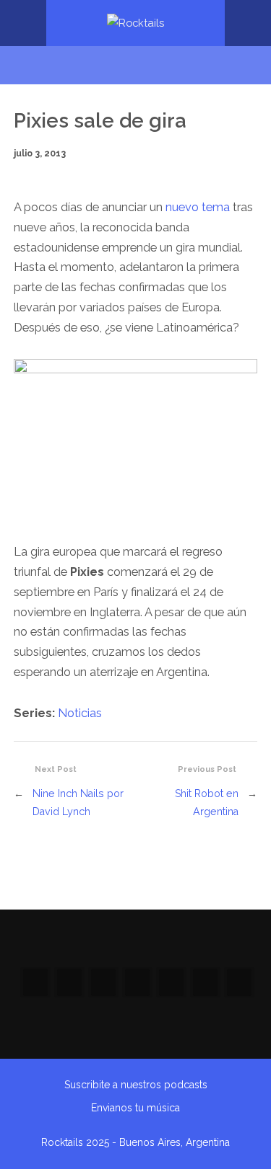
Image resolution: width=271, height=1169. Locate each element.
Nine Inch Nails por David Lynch (78, 802)
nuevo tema (197, 207)
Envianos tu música (135, 1108)
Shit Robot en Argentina (206, 802)
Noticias (80, 713)
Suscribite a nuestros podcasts (135, 1084)
